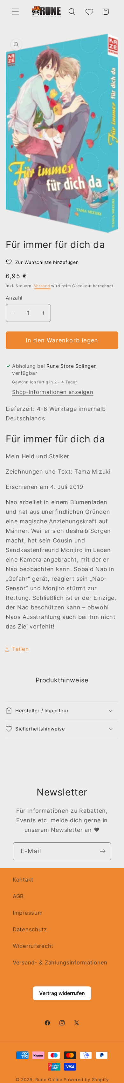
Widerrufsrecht (33, 946)
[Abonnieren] (102, 851)
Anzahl (14, 298)
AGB (18, 896)
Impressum (28, 913)
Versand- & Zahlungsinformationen (60, 962)
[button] (15, 11)
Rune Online (48, 1079)
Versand (42, 285)
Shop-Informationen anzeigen (52, 392)
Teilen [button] (20, 649)
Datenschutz (30, 929)
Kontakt (23, 879)
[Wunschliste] (88, 11)
